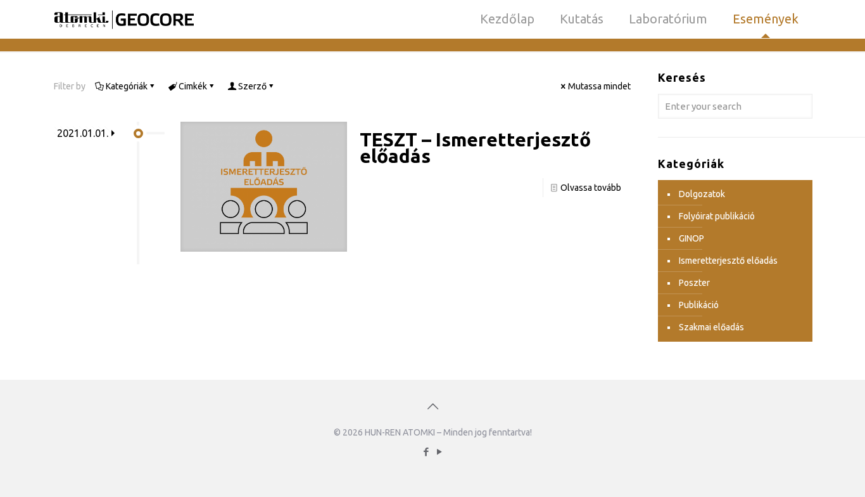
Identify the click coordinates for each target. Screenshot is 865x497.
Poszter (694, 283)
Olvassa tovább (590, 188)
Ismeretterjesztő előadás (728, 260)
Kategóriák (127, 86)
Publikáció (699, 305)
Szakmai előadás (711, 327)
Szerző (252, 86)
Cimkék (193, 86)
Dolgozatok (702, 194)
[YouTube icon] (439, 451)
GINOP (691, 238)
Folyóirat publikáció (717, 216)
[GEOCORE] (124, 19)
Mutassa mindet (599, 86)
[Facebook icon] (426, 451)
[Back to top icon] (432, 406)
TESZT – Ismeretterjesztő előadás (475, 148)
